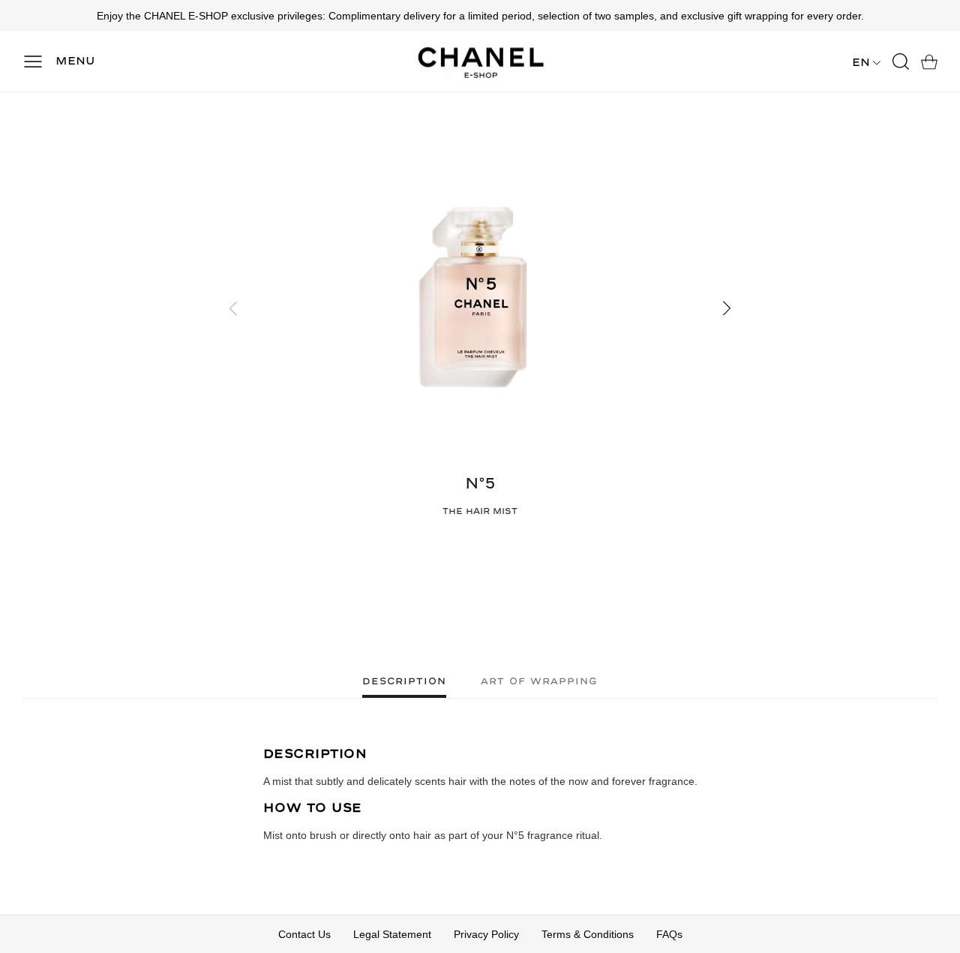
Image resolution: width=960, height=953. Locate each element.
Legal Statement (392, 934)
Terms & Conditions (588, 934)
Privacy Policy (486, 934)
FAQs (669, 934)
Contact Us (304, 934)
